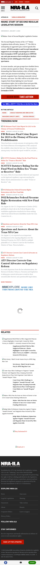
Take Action (24, 503)
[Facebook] (5, 563)
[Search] (37, 8)
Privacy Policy (5, 516)
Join (16, 2)
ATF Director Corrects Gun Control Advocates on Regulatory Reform (19, 263)
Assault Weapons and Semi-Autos (21, 113)
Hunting (22, 498)
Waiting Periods (28, 116)
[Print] (20, 563)
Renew (21, 2)
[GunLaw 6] (20, 447)
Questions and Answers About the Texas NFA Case (19, 231)
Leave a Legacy (25, 512)
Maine (4, 113)
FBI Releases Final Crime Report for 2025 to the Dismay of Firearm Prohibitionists (19, 137)
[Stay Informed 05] (20, 431)
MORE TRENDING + (6, 282)
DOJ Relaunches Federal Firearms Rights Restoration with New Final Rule (20, 200)
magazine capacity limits (10, 116)
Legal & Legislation (18, 17)
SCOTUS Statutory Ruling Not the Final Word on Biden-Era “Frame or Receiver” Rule (20, 168)
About (3, 507)
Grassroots (4, 503)
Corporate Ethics (6, 512)
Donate (27, 2)
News (3, 131)
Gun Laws (23, 494)
